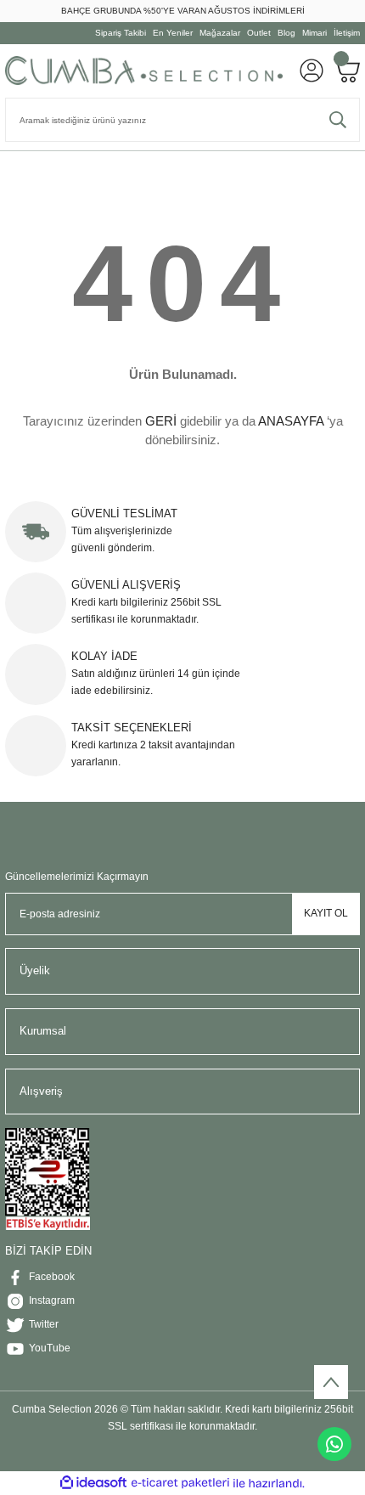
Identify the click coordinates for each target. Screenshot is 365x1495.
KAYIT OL (326, 913)
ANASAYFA (290, 421)
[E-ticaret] (180, 1483)
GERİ (161, 421)
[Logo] (144, 70)
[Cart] (347, 70)
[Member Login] (311, 70)
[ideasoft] (93, 1483)
